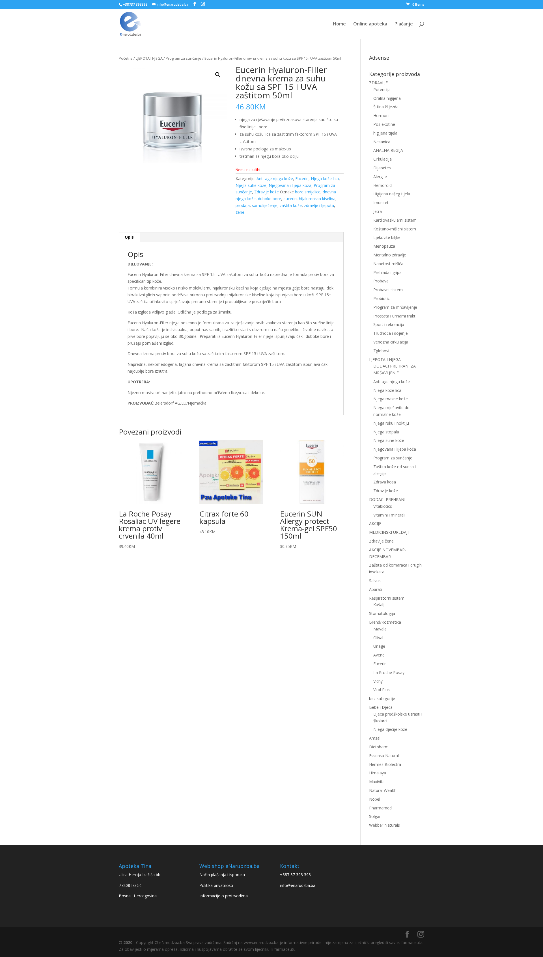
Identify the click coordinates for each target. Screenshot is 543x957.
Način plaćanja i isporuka (222, 874)
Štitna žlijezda (385, 106)
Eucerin (302, 178)
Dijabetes (382, 167)
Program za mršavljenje (395, 307)
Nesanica (381, 141)
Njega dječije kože (390, 729)
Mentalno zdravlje (389, 255)
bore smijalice (307, 192)
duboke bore (269, 198)
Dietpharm (379, 746)
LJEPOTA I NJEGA (149, 58)
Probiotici (382, 298)
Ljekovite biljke (386, 237)
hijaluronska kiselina (317, 198)
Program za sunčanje (183, 58)
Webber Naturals (384, 825)
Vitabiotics (382, 506)
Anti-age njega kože (275, 178)
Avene (379, 655)
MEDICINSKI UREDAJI (389, 532)
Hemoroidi (383, 185)
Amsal (374, 738)
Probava (381, 281)
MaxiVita (377, 781)
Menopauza (384, 246)
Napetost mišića (388, 263)
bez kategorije (382, 698)
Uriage (379, 646)
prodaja (243, 205)
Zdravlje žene (381, 541)
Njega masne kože (390, 398)
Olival (378, 637)
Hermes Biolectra (385, 764)
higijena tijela (385, 133)
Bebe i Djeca (381, 707)
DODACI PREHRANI (387, 499)
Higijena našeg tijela (391, 193)
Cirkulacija (382, 159)
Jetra (377, 211)
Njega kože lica (325, 178)
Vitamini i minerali (389, 515)
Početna (126, 58)
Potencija (382, 89)
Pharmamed (380, 808)
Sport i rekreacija (388, 324)
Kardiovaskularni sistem (395, 220)
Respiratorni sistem (386, 598)
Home (339, 24)
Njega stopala (386, 432)
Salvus (375, 580)
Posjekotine (384, 124)
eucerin (290, 198)
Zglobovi (381, 350)
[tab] (129, 237)
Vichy (378, 681)
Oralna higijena (387, 98)
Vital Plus (381, 689)
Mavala (380, 629)
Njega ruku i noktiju (391, 423)
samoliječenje (264, 205)
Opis (129, 237)
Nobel (374, 799)
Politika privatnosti (216, 885)
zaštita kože (291, 205)
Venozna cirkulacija (390, 342)
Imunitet (381, 202)
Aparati (375, 589)
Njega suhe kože (251, 185)
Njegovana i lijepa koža (290, 185)
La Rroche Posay (388, 672)
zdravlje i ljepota (319, 205)
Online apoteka (370, 24)
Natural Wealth (383, 790)
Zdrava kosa (384, 482)
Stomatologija (382, 613)
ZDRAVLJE (378, 82)
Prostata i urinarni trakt (394, 316)
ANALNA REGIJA (388, 150)
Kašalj (378, 604)
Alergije (380, 176)
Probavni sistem (388, 289)
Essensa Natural (384, 755)
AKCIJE (375, 523)
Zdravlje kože (266, 192)
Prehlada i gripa (387, 272)
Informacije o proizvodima (223, 895)
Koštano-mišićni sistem (394, 229)
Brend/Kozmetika (385, 622)
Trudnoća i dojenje (390, 333)
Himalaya (377, 772)
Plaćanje (404, 24)
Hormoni (381, 115)
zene (240, 212)
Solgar (375, 816)
